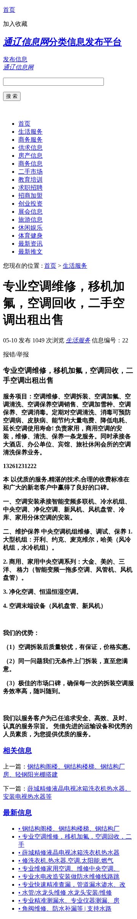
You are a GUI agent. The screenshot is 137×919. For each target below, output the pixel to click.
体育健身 (30, 235)
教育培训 (30, 179)
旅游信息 (30, 219)
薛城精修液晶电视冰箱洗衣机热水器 (68, 852)
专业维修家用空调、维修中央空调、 (68, 868)
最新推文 (30, 251)
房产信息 (30, 155)
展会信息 (30, 211)
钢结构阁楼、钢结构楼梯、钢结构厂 (68, 828)
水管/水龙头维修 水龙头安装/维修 (65, 892)
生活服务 (30, 131)
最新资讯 (30, 243)
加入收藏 (15, 24)
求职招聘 (30, 187)
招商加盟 (30, 195)
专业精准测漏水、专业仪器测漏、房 (68, 900)
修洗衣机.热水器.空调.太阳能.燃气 (65, 860)
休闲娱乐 (30, 227)
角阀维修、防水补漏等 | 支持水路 (65, 908)
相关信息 (17, 750)
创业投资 (30, 203)
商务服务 (30, 139)
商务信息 (30, 163)
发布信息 (15, 59)
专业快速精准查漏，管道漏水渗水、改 (72, 884)
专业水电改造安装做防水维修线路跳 (68, 876)
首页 (9, 9)
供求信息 (30, 147)
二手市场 (30, 171)
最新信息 (17, 813)
